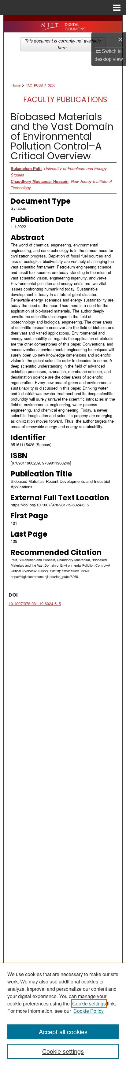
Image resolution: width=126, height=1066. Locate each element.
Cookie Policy (88, 1010)
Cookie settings (89, 1003)
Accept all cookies (63, 1031)
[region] (63, 1014)
